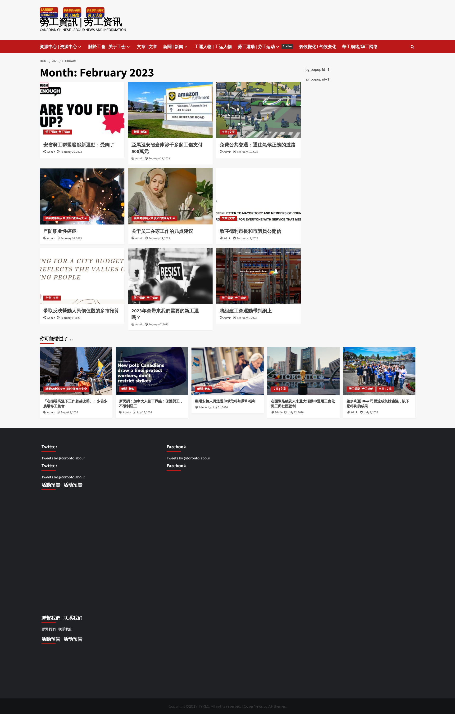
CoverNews (253, 706)
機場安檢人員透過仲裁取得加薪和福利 (225, 401)
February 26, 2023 (71, 152)
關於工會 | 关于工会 (107, 47)
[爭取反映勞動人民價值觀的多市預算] (82, 276)
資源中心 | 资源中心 (58, 47)
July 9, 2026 (371, 412)
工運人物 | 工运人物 (213, 47)
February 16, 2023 (71, 238)
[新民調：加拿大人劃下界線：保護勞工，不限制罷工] (152, 371)
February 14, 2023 (159, 238)
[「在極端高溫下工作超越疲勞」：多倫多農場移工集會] (76, 371)
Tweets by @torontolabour (63, 458)
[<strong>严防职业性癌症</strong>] (82, 196)
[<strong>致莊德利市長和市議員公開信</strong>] (258, 196)
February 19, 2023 (247, 152)
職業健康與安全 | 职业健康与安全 (66, 218)
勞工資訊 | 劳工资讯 (81, 22)
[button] (412, 47)
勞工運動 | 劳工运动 (265, 47)
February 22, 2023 (159, 159)
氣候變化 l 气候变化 (317, 47)
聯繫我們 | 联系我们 (57, 629)
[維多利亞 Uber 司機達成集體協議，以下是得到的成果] (379, 371)
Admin (51, 152)
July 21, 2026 (220, 407)
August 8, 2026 (69, 412)
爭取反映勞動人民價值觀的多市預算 (81, 311)
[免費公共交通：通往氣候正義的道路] (258, 110)
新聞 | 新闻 (173, 47)
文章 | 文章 (147, 47)
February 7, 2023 (158, 325)
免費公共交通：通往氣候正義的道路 (258, 145)
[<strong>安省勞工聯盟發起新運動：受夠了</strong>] (82, 110)
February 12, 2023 (247, 238)
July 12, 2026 (296, 412)
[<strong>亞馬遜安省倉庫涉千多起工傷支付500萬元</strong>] (170, 110)
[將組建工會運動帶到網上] (258, 276)
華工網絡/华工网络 (360, 47)
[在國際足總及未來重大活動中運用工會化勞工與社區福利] (303, 371)
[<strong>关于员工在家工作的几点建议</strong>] (170, 196)
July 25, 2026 (144, 412)
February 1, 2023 (247, 318)
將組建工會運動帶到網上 (246, 311)
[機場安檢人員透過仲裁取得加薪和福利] (227, 371)
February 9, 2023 (70, 318)
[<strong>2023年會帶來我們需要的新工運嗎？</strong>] (170, 276)
